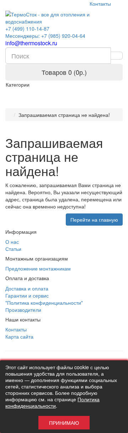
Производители (23, 309)
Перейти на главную (94, 219)
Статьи (13, 248)
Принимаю (64, 422)
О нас (12, 241)
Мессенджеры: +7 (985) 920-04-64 (45, 35)
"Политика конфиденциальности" (44, 302)
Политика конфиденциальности (52, 402)
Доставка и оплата (26, 288)
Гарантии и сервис (27, 295)
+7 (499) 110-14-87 (27, 28)
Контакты (100, 3)
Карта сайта (19, 336)
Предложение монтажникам (38, 268)
